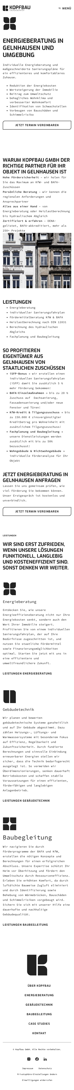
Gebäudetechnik (39, 1005)
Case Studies (39, 1024)
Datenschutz (45, 1068)
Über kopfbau (39, 986)
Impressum (27, 1068)
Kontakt (39, 1033)
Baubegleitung (39, 1014)
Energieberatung (39, 995)
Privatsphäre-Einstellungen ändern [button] (37, 1074)
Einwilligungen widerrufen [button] (37, 1080)
